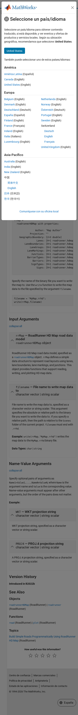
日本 (6, 193)
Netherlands (48, 99)
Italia (7, 136)
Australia (9, 161)
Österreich (47, 109)
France (8, 125)
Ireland (8, 131)
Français (49, 141)
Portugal (46, 115)
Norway (45, 104)
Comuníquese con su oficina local (39, 211)
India (7, 166)
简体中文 (13, 182)
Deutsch (49, 131)
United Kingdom (50, 147)
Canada (8, 79)
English (48, 136)
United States (12, 84)
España (8, 115)
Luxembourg (11, 141)
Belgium (9, 99)
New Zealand (12, 172)
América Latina (13, 74)
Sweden (45, 120)
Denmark (9, 104)
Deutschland (11, 109)
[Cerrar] (72, 7)
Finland (8, 120)
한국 (6, 198)
